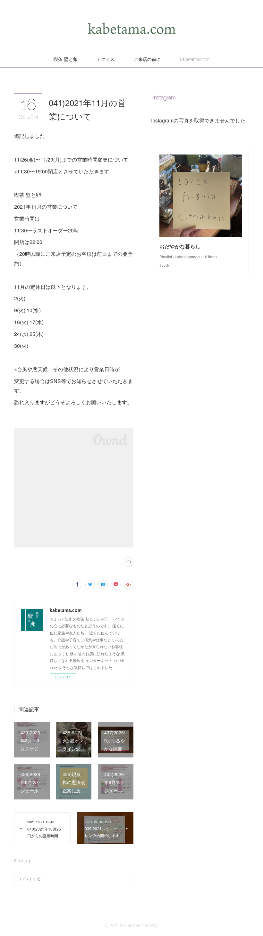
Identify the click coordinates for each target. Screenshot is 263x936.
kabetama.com (194, 59)
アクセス (106, 59)
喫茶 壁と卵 (65, 59)
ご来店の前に (147, 59)
